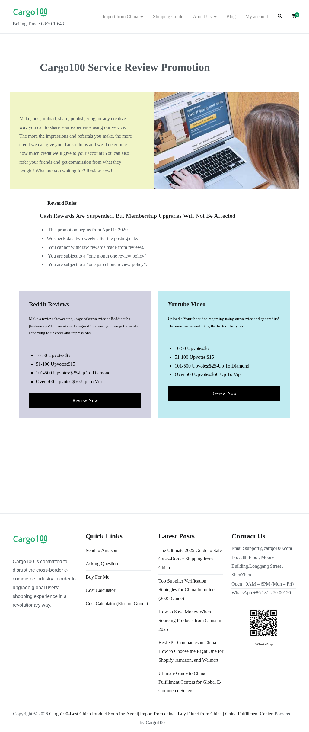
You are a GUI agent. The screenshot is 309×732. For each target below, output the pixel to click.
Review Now (85, 400)
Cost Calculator (100, 590)
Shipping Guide (168, 16)
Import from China (120, 16)
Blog (231, 16)
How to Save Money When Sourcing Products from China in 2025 (189, 620)
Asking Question (102, 563)
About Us (202, 16)
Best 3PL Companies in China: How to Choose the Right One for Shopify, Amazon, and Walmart (190, 651)
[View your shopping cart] (293, 16)
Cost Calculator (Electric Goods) (117, 603)
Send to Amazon (101, 550)
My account (256, 16)
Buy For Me (97, 577)
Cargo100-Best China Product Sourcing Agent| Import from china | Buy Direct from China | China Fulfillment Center (160, 713)
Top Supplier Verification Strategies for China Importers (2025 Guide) (186, 589)
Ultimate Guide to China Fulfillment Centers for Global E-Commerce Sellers (189, 682)
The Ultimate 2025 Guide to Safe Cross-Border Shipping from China (190, 559)
